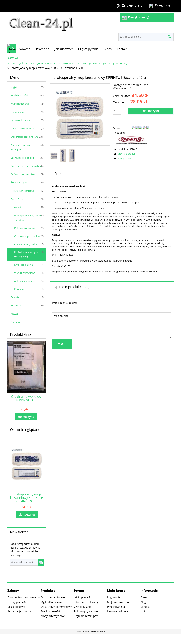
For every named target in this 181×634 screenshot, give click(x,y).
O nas (143, 597)
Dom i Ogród (17, 199)
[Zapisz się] (41, 562)
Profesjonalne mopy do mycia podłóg (26, 254)
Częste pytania (82, 606)
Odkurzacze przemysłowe (24, 136)
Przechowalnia (116, 606)
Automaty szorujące (24, 281)
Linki (143, 611)
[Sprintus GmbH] (131, 140)
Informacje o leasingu (87, 602)
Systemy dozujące (20, 120)
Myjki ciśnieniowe (20, 103)
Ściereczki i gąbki (19, 182)
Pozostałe (19, 289)
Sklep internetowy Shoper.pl (90, 631)
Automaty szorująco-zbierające (22, 147)
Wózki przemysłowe (24, 272)
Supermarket (18, 305)
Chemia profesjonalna (25, 244)
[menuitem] (24, 49)
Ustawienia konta (117, 611)
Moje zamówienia (118, 602)
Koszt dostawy (16, 606)
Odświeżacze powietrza (23, 174)
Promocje (16, 322)
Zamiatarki (16, 297)
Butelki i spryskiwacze (22, 128)
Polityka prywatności (86, 611)
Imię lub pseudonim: (64, 302)
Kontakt (145, 606)
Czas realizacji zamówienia (23, 597)
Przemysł (16, 207)
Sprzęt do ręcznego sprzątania (27, 166)
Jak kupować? (82, 597)
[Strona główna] (41, 22)
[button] (124, 153)
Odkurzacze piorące (53, 597)
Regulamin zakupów (86, 616)
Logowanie (113, 597)
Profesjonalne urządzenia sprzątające (27, 217)
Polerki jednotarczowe (22, 190)
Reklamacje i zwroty (19, 611)
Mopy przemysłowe (53, 616)
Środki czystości (19, 95)
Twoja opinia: (60, 316)
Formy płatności (17, 602)
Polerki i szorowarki (24, 228)
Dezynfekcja (17, 112)
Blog (143, 602)
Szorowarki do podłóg (22, 157)
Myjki (14, 87)
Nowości (15, 313)
